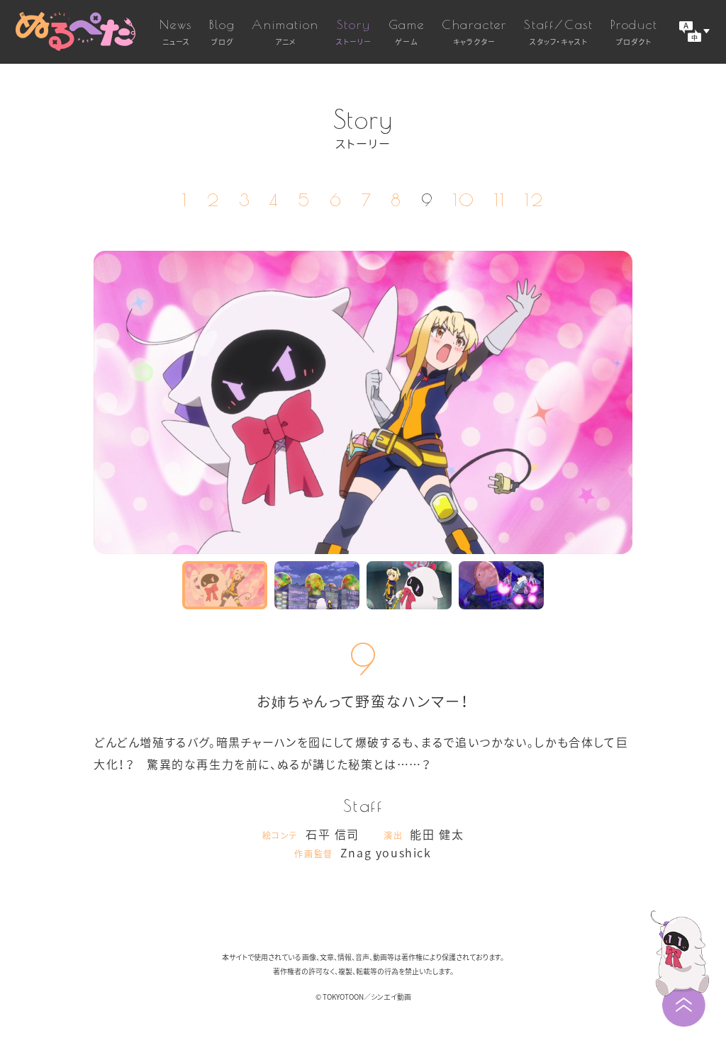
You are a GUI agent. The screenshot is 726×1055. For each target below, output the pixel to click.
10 (464, 200)
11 (500, 200)
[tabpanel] (363, 402)
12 (534, 200)
